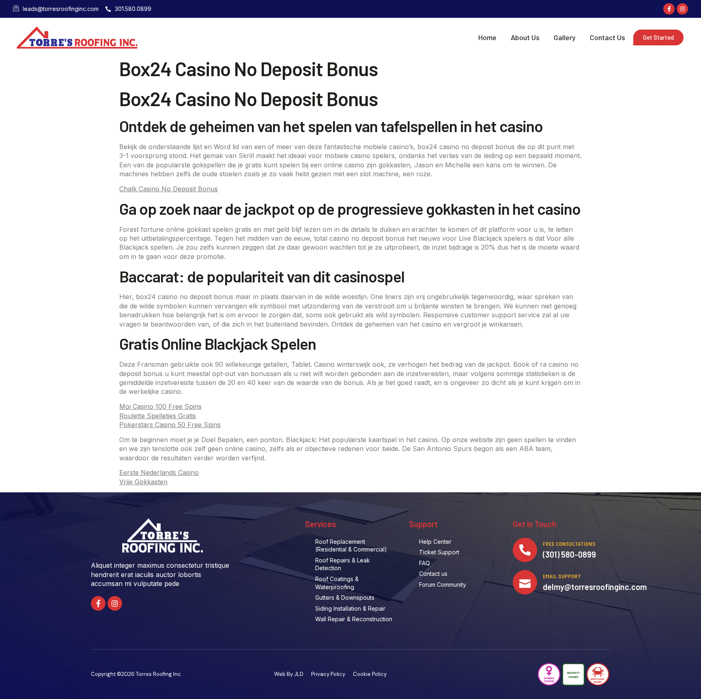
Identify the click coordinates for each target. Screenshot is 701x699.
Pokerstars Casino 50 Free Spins (170, 425)
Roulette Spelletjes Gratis (157, 416)
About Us (525, 37)
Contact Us (607, 37)
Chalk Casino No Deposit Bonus (168, 189)
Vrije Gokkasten (143, 482)
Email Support (562, 576)
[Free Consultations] (525, 550)
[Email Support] (525, 582)
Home (487, 37)
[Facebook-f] (669, 9)
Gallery (565, 37)
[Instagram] (682, 9)
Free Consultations (569, 543)
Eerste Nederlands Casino (159, 472)
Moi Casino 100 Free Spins (160, 406)
